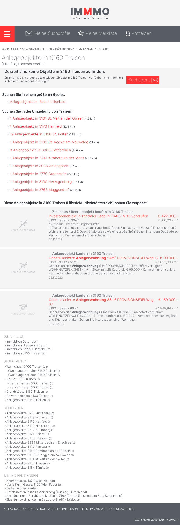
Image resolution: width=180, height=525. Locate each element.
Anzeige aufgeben (121, 508)
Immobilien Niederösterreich (26, 345)
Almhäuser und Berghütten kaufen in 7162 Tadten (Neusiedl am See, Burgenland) (64, 495)
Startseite (10, 48)
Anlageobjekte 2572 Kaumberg (28, 430)
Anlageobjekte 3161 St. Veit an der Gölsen (36, 459)
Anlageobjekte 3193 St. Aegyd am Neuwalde (38, 455)
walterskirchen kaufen (22, 488)
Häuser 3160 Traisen (21, 379)
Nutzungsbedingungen (21, 508)
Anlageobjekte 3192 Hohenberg (28, 425)
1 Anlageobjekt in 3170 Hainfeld (36, 126)
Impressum (70, 508)
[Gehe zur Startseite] (90, 19)
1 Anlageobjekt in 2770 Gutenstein (38, 174)
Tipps (84, 508)
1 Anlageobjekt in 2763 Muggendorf (39, 189)
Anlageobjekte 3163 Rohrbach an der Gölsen (38, 451)
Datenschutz (50, 508)
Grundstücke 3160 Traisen (25, 391)
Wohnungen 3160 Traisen (24, 366)
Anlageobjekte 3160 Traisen (26, 400)
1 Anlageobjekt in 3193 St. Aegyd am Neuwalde (49, 142)
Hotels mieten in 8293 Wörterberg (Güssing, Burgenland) (46, 492)
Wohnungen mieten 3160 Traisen (32, 375)
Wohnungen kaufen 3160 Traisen (32, 370)
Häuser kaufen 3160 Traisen (29, 383)
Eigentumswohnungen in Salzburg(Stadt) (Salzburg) (43, 499)
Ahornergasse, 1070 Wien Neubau (30, 480)
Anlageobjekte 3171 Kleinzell (26, 434)
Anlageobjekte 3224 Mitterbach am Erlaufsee (38, 442)
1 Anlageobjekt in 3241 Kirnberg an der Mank (47, 158)
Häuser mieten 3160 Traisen (29, 387)
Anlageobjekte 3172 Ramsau (26, 446)
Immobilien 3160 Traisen (23, 353)
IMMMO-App (98, 508)
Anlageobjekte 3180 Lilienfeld (27, 438)
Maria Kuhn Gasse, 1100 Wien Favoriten (34, 484)
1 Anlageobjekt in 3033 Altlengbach (39, 166)
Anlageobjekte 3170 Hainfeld (26, 421)
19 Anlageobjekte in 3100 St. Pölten (39, 134)
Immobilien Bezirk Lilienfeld (25, 349)
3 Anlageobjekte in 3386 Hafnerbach (40, 150)
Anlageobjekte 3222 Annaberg (28, 413)
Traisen (102, 48)
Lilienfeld (86, 48)
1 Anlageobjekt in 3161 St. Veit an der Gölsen (46, 118)
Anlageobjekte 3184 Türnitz (25, 467)
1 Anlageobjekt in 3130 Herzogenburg (41, 181)
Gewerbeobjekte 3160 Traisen (27, 395)
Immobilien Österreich (22, 341)
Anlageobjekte (33, 48)
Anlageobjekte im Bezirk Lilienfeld (37, 101)
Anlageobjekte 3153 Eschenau (27, 417)
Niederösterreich (61, 48)
